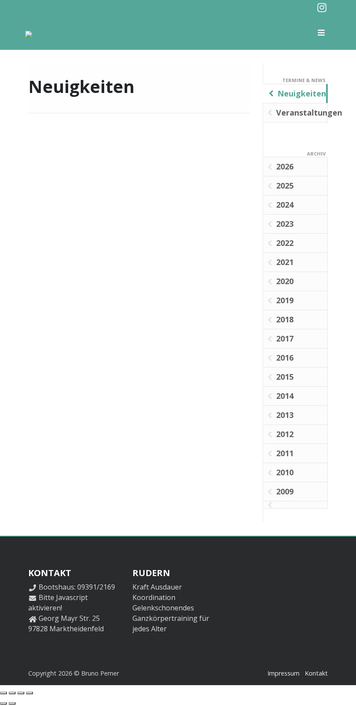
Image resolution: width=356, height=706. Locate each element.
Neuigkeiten (301, 93)
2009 (284, 491)
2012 (284, 434)
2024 (284, 204)
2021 (284, 262)
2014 (284, 396)
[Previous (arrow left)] (3, 703)
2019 (284, 300)
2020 (284, 281)
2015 (284, 376)
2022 (284, 243)
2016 (284, 357)
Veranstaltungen (302, 112)
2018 (284, 319)
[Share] (12, 693)
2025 (284, 185)
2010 (284, 472)
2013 (284, 415)
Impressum (283, 673)
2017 (284, 338)
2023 (284, 224)
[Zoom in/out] (29, 693)
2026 (284, 166)
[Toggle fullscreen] (20, 693)
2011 (284, 453)
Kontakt (316, 673)
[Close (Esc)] (3, 693)
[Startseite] (31, 32)
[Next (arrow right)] (12, 703)
